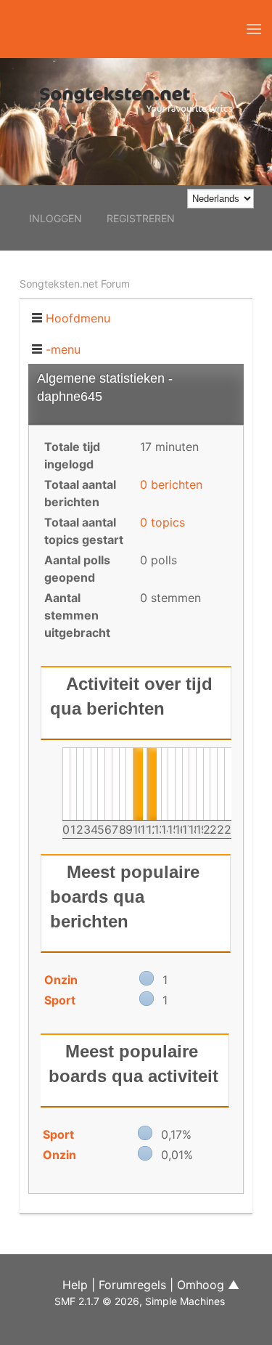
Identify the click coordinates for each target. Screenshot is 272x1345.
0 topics (162, 522)
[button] (254, 29)
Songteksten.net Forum (75, 283)
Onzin (61, 979)
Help (75, 1284)
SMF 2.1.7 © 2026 (96, 1301)
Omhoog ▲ (208, 1284)
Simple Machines (185, 1301)
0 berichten (171, 484)
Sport (59, 1000)
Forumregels (132, 1284)
